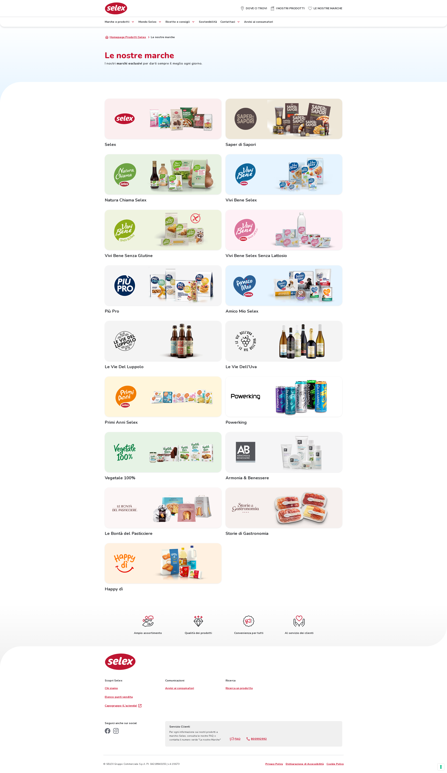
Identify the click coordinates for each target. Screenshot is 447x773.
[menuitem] (253, 7)
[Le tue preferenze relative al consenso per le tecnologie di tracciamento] (441, 767)
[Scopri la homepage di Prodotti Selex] (116, 8)
